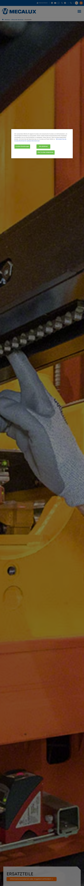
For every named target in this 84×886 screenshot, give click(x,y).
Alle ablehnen (43, 146)
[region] (42, 143)
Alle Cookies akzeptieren (45, 152)
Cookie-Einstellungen (22, 146)
